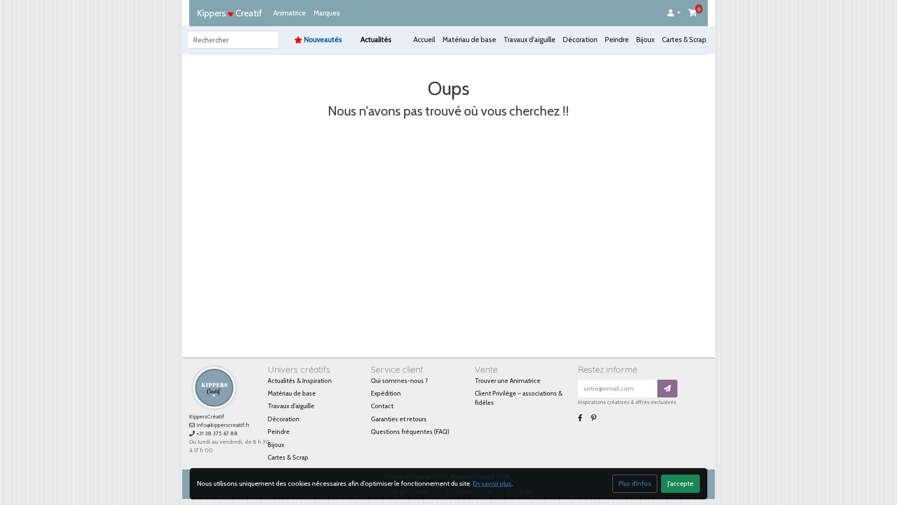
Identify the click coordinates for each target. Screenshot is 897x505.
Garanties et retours (399, 419)
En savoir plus (492, 483)
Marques (326, 13)
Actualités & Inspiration (300, 380)
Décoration (580, 40)
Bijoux (645, 40)
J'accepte (680, 483)
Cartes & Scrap (684, 40)
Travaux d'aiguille (529, 40)
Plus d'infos (635, 483)
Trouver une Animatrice (508, 380)
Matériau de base (469, 40)
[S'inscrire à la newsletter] (667, 389)
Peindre (617, 40)
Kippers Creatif (229, 13)
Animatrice (289, 13)
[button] (674, 13)
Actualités (376, 40)
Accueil (424, 40)
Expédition (386, 393)
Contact (382, 406)
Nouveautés (323, 40)
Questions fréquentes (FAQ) (410, 431)
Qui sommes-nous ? (399, 380)
